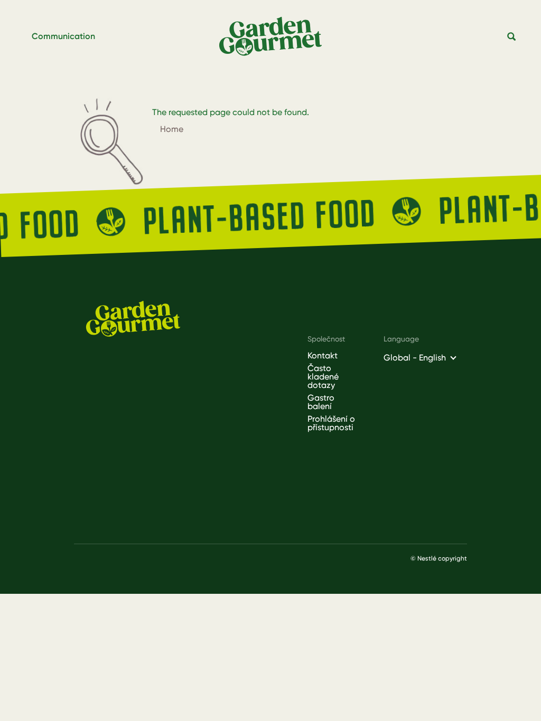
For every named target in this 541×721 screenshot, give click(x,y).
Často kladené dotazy (323, 377)
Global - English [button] (415, 358)
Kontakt (322, 356)
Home (171, 129)
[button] (512, 37)
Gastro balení (320, 402)
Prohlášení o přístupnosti (331, 423)
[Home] (275, 36)
